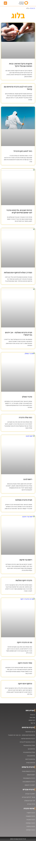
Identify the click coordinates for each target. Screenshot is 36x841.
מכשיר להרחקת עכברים (28, 797)
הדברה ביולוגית (30, 826)
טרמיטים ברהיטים (30, 759)
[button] (5, 3)
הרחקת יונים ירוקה (25, 683)
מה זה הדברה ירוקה (24, 642)
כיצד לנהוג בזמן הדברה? (22, 151)
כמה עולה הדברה (25, 417)
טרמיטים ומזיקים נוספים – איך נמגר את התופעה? (21, 735)
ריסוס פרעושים (31, 775)
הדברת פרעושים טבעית (28, 771)
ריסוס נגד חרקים (26, 559)
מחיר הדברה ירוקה (25, 663)
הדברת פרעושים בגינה (29, 782)
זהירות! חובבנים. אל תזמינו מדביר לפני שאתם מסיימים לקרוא (19, 211)
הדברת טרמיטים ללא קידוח (27, 742)
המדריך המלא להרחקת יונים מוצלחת (18, 272)
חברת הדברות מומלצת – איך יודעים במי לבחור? (18, 333)
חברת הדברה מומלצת (23, 500)
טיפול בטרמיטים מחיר (29, 745)
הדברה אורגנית (30, 820)
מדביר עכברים (31, 804)
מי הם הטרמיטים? (30, 732)
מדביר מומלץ (27, 396)
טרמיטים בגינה (31, 756)
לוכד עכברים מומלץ (29, 801)
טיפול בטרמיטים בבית (29, 752)
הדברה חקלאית (30, 830)
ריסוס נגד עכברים (30, 794)
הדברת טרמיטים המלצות (28, 739)
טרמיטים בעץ (31, 749)
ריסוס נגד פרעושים (30, 785)
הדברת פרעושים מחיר (29, 778)
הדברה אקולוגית (30, 823)
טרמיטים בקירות (30, 763)
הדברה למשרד (31, 813)
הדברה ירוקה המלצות (24, 580)
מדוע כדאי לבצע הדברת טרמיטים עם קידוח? (18, 87)
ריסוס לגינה (27, 479)
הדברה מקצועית (30, 816)
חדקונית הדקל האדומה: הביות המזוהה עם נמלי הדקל (20, 64)
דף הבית (32, 8)
